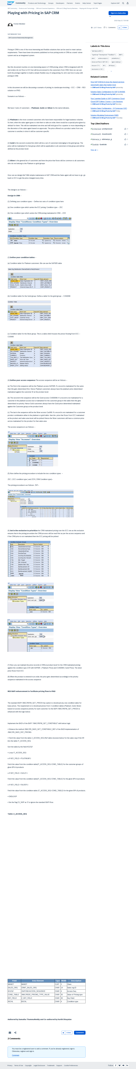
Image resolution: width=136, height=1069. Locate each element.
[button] (119, 27)
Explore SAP (115, 3)
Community (20, 3)
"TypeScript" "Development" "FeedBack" (103, 55)
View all (93, 150)
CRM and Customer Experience (45, 8)
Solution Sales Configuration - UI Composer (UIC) (109, 108)
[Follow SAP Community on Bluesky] (119, 1065)
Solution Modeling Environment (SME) (105, 115)
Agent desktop (116, 62)
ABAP (120, 55)
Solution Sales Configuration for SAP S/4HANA (108, 92)
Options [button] (110, 17)
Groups (50, 3)
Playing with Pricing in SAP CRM (33, 13)
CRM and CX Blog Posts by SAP (104, 87)
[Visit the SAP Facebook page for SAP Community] (116, 1065)
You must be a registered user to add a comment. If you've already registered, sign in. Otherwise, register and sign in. (43, 1050)
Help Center (87, 3)
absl (93, 58)
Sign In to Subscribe (118, 13)
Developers (60, 3)
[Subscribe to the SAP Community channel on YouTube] (123, 1065)
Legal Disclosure (39, 1065)
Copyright (28, 1065)
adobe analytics (103, 58)
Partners (70, 3)
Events (77, 3)
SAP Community (12, 8)
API (104, 65)
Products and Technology (37, 3)
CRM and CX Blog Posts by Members (67, 8)
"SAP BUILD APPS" (97, 51)
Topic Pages (98, 3)
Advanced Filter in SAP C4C (100, 62)
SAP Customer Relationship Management (21, 37)
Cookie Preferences (71, 1065)
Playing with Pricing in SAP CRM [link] (88, 8)
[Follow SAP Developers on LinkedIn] (127, 1065)
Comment (15, 1055)
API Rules (111, 65)
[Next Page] (111, 71)
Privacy (9, 1065)
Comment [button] (80, 1033)
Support (59, 1065)
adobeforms (115, 58)
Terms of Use (18, 1065)
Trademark (51, 1065)
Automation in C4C (97, 69)
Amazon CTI (95, 65)
